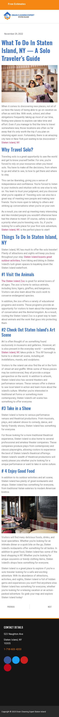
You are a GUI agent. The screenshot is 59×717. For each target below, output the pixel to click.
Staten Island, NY (10, 142)
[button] (45, 15)
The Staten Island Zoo (13, 281)
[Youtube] (24, 660)
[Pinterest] (7, 667)
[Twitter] (16, 660)
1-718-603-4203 (12, 649)
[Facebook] (7, 660)
